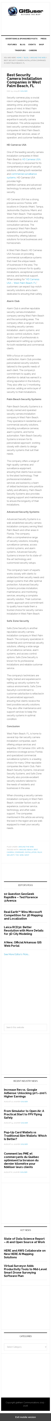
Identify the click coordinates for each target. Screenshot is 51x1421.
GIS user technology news (25, 11)
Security (11, 855)
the (17, 855)
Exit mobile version (25, 1417)
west (26, 855)
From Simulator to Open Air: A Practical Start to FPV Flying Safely (24, 1114)
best (36, 850)
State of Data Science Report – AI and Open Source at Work (24, 1240)
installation (31, 852)
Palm (39, 852)
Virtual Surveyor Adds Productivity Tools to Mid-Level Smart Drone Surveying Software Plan (25, 1271)
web (22, 855)
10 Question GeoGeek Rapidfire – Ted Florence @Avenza (21, 897)
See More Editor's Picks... (16, 954)
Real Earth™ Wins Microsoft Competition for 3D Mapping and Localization (23, 915)
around (22, 850)
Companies (19, 852)
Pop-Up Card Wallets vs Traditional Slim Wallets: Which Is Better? (25, 1136)
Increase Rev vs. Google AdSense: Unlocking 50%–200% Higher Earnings (25, 1093)
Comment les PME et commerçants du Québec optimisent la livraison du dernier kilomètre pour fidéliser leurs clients (21, 1160)
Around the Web (26, 847)
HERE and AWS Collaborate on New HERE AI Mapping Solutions (25, 1254)
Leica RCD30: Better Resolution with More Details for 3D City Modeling (23, 930)
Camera (10, 852)
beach (30, 850)
